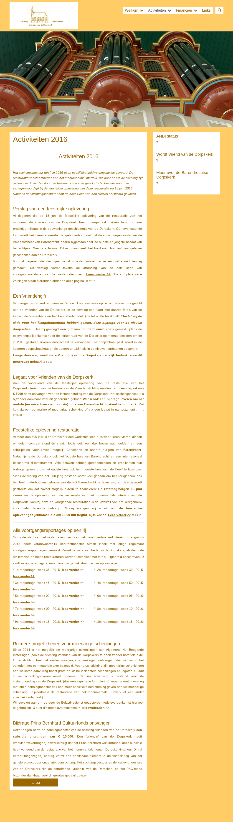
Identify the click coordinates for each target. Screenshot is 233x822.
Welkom (131, 10)
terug (36, 782)
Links (206, 10)
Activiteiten (157, 10)
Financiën (184, 10)
